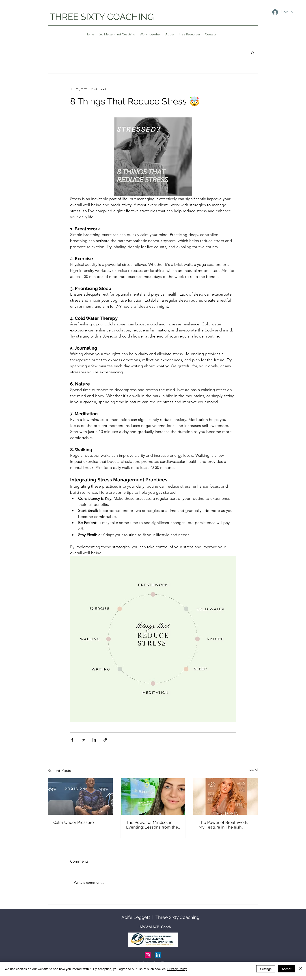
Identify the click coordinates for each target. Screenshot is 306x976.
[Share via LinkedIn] (94, 740)
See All (253, 770)
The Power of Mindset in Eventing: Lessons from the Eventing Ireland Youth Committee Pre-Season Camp (152, 824)
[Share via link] (105, 740)
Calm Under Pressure (73, 822)
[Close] (300, 968)
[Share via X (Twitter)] (83, 740)
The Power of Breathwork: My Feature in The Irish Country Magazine (223, 824)
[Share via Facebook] (72, 740)
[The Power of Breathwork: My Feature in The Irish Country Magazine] (225, 796)
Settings (266, 969)
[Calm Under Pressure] (80, 796)
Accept (286, 969)
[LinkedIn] (158, 955)
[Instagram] (148, 955)
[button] (252, 52)
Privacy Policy (177, 969)
